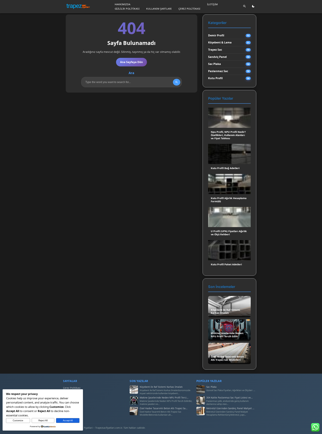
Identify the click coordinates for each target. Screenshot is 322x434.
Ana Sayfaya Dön (131, 62)
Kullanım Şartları (159, 8)
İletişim (212, 4)
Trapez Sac (215, 49)
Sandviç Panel (217, 57)
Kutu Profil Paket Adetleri (226, 264)
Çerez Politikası (189, 8)
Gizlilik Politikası (127, 8)
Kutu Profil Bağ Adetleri (225, 168)
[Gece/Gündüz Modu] (253, 6)
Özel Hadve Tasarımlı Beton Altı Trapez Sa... (163, 408)
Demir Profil (216, 35)
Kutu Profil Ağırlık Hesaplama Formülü (229, 200)
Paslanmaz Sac (218, 71)
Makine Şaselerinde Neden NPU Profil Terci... (164, 397)
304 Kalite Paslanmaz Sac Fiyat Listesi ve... (229, 397)
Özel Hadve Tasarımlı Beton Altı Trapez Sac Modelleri (227, 358)
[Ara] (244, 6)
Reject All (43, 420)
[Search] (176, 82)
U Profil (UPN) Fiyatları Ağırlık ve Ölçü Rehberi (229, 233)
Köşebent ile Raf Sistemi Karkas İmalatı (225, 311)
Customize (18, 420)
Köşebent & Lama (220, 42)
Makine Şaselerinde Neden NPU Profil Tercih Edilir (227, 335)
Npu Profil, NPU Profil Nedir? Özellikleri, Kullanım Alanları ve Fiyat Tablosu (228, 135)
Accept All (68, 420)
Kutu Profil (215, 78)
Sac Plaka (214, 64)
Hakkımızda (122, 4)
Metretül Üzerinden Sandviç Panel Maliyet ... (230, 408)
